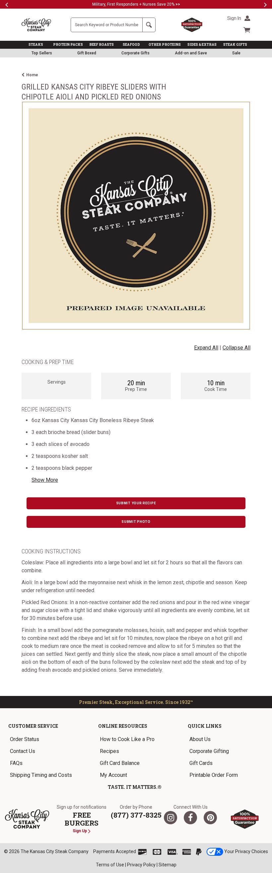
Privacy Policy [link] (141, 864)
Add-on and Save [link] (191, 53)
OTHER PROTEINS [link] (165, 44)
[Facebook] (190, 817)
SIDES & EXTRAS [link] (202, 44)
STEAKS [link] (36, 44)
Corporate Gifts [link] (135, 53)
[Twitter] (170, 817)
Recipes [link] (109, 751)
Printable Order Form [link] (213, 775)
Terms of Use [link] (110, 864)
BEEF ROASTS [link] (102, 44)
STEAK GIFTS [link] (235, 44)
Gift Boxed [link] (86, 53)
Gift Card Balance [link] (120, 763)
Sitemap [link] (167, 864)
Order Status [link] (24, 739)
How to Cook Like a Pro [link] (127, 739)
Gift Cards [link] (201, 763)
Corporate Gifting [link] (209, 751)
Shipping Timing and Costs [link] (41, 775)
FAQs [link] (16, 763)
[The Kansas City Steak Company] (27, 819)
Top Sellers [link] (42, 53)
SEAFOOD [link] (131, 44)
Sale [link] (236, 53)
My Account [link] (113, 775)
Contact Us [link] (22, 751)
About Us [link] (200, 739)
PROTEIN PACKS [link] (68, 44)
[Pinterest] (210, 817)
